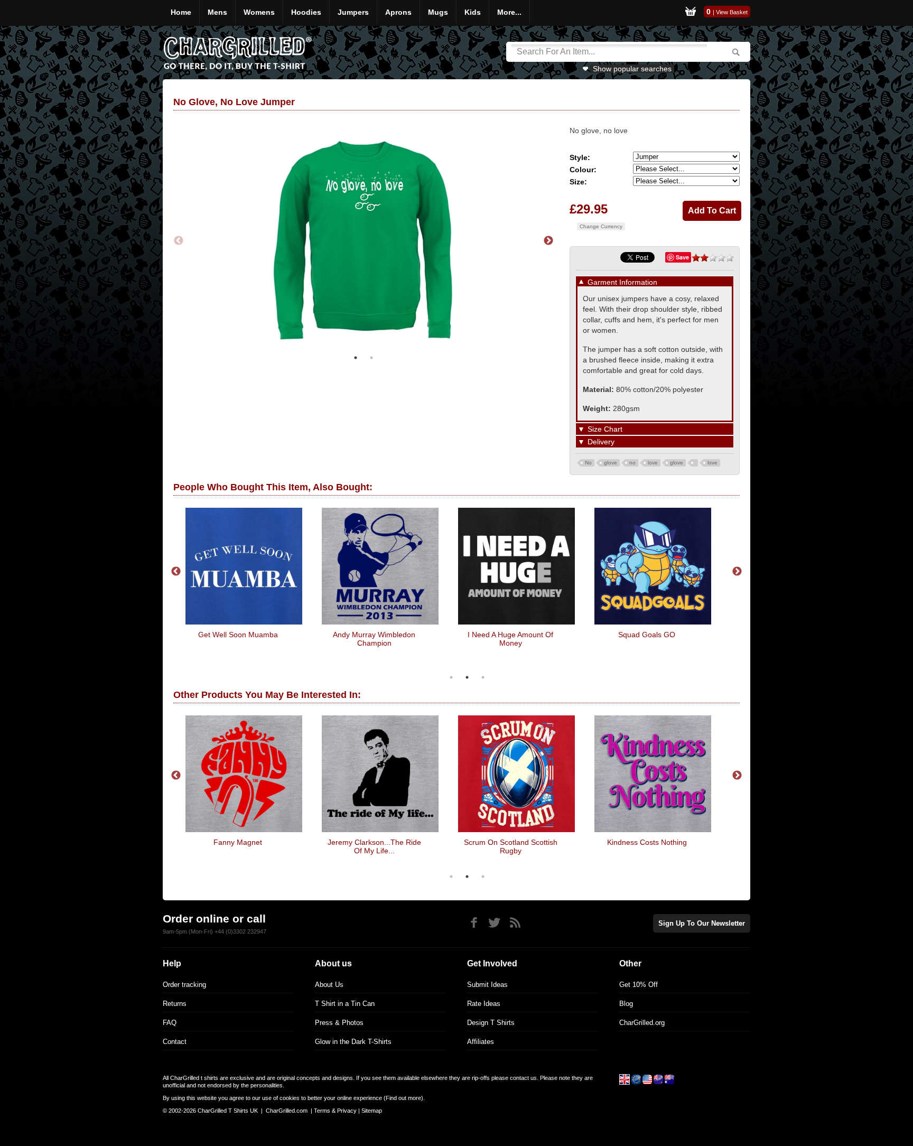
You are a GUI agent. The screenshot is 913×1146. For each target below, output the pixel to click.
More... (509, 12)
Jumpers (353, 12)
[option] (364, 241)
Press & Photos (339, 1023)
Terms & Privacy (335, 1110)
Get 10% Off (638, 985)
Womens (259, 12)
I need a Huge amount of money (510, 638)
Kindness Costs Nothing (647, 842)
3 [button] (483, 677)
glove (610, 462)
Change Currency (601, 226)
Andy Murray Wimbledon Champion (374, 638)
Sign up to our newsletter (701, 923)
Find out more (403, 1098)
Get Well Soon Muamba (238, 634)
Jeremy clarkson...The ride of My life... (374, 846)
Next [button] (548, 241)
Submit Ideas (487, 985)
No (588, 462)
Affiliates (480, 1042)
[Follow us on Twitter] (494, 922)
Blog (626, 1004)
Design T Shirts (491, 1023)
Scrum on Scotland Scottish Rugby (510, 846)
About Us (329, 985)
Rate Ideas (483, 1004)
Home (181, 12)
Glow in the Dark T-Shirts (353, 1042)
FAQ (169, 1023)
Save (682, 257)
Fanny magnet (237, 842)
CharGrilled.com (287, 1110)
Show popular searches (632, 68)
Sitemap (371, 1110)
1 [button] (355, 357)
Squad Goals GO (646, 634)
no (632, 462)
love (653, 462)
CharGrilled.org (642, 1023)
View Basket (732, 12)
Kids (472, 12)
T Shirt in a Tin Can (345, 1004)
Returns (175, 1004)
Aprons (398, 12)
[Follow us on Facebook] (473, 922)
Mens (217, 12)
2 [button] (371, 357)
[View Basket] (690, 13)
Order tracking (184, 985)
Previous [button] (178, 241)
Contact (175, 1042)
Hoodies (306, 12)
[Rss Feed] (514, 922)
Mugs (438, 12)
